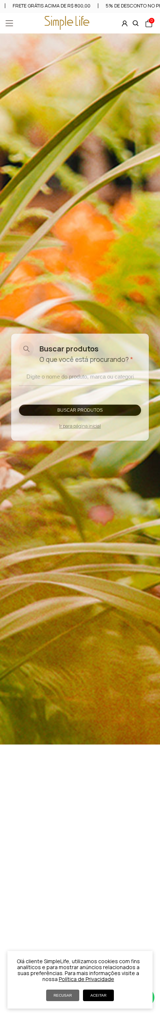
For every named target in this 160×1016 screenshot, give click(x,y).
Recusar (63, 995)
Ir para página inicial (80, 426)
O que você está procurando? (86, 359)
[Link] (67, 27)
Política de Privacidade (86, 979)
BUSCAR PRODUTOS (80, 410)
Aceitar (98, 995)
